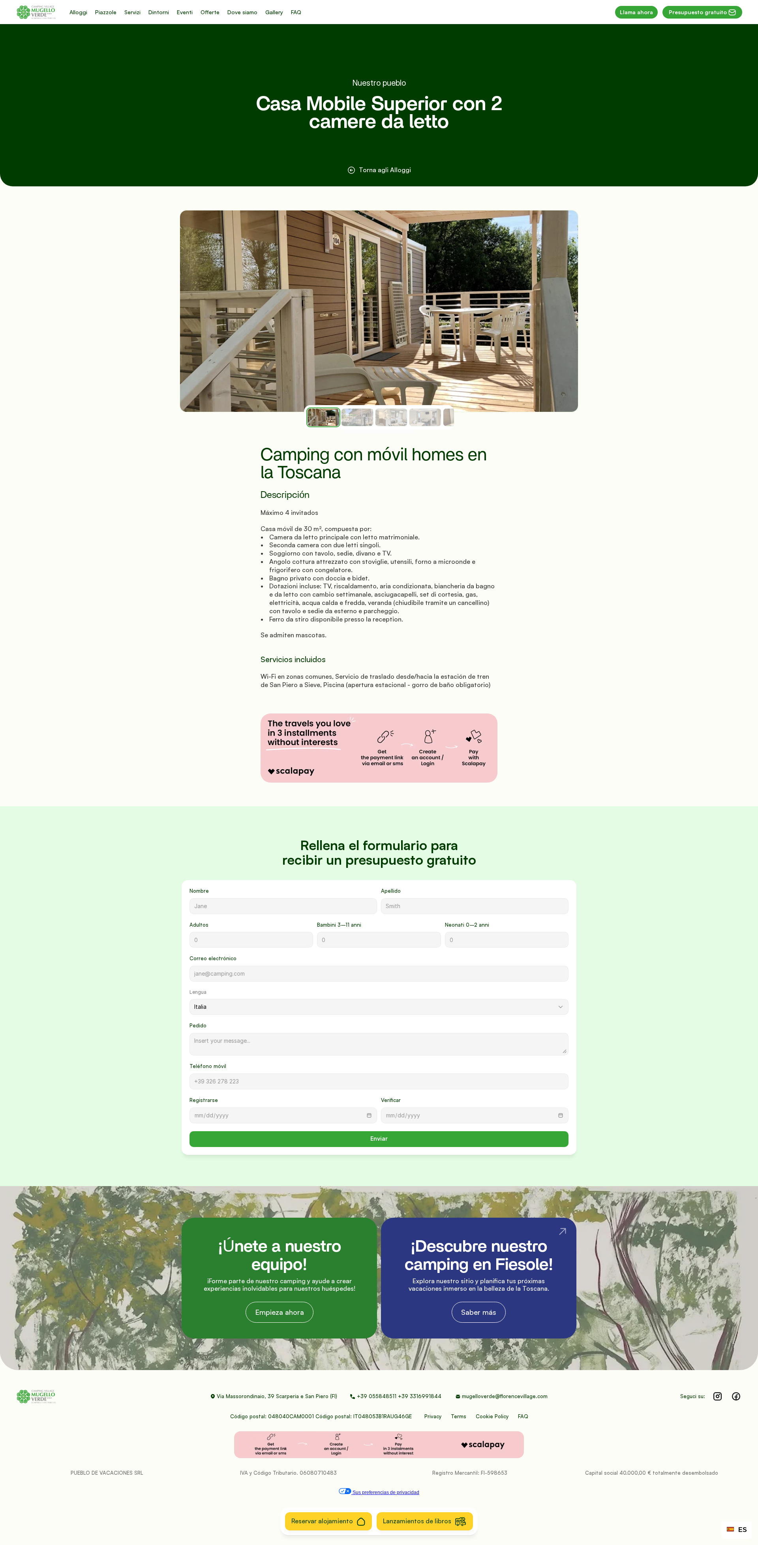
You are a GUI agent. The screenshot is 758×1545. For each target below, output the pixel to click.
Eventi (185, 12)
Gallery (274, 12)
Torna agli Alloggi (385, 170)
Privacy (432, 1416)
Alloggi (78, 12)
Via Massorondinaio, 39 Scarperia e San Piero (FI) (277, 1396)
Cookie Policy (492, 1416)
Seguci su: (692, 1396)
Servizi (132, 12)
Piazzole (105, 12)
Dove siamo (242, 12)
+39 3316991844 (420, 1396)
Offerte (210, 12)
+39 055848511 (376, 1396)
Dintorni (158, 12)
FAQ (296, 12)
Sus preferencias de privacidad (385, 1492)
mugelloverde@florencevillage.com (505, 1396)
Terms (458, 1416)
